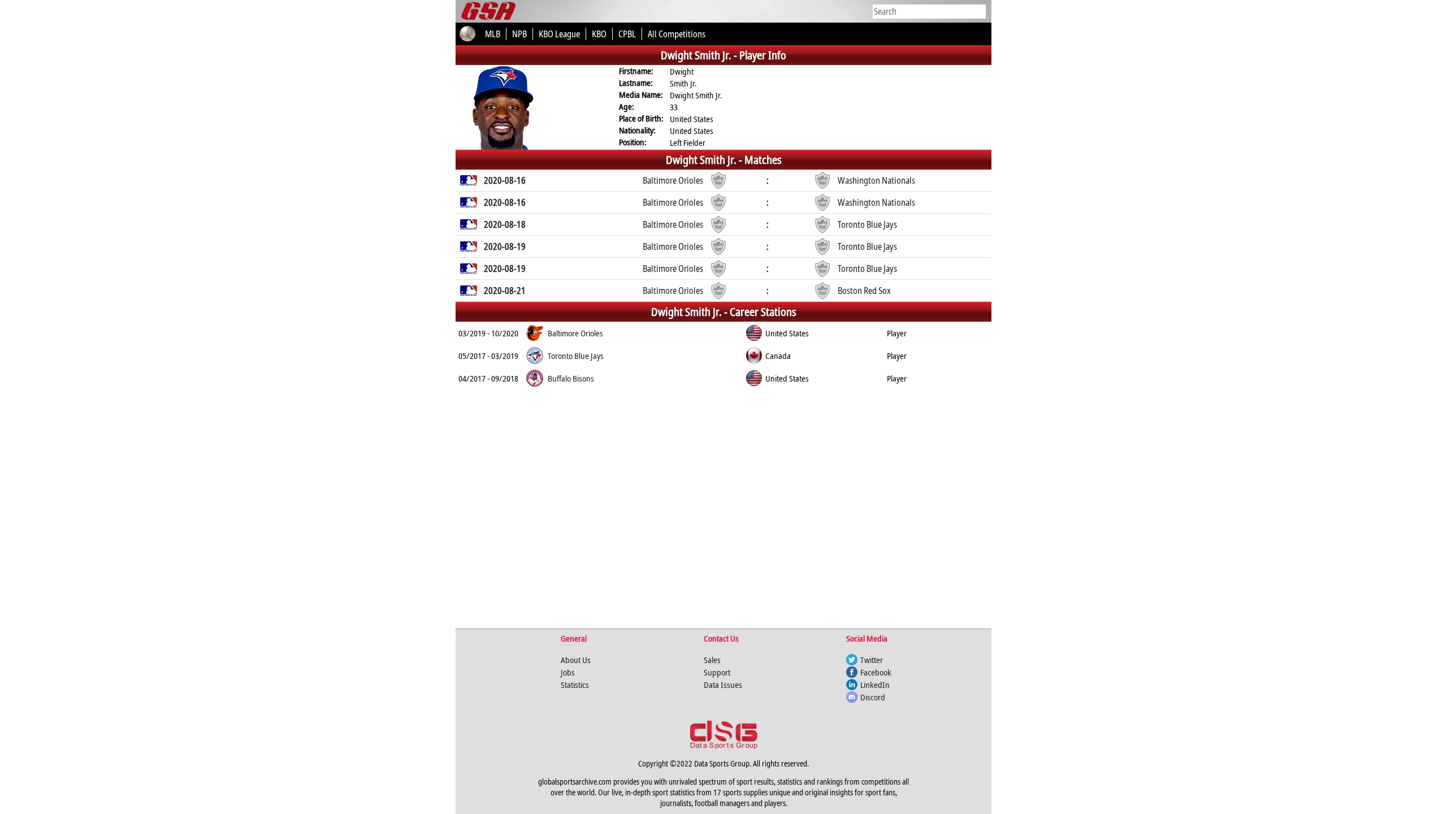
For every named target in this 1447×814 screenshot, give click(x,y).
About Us (576, 659)
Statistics (575, 684)
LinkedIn (875, 684)
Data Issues (723, 684)
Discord (872, 697)
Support (717, 672)
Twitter (871, 659)
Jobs (568, 672)
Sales (712, 659)
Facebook (875, 672)
